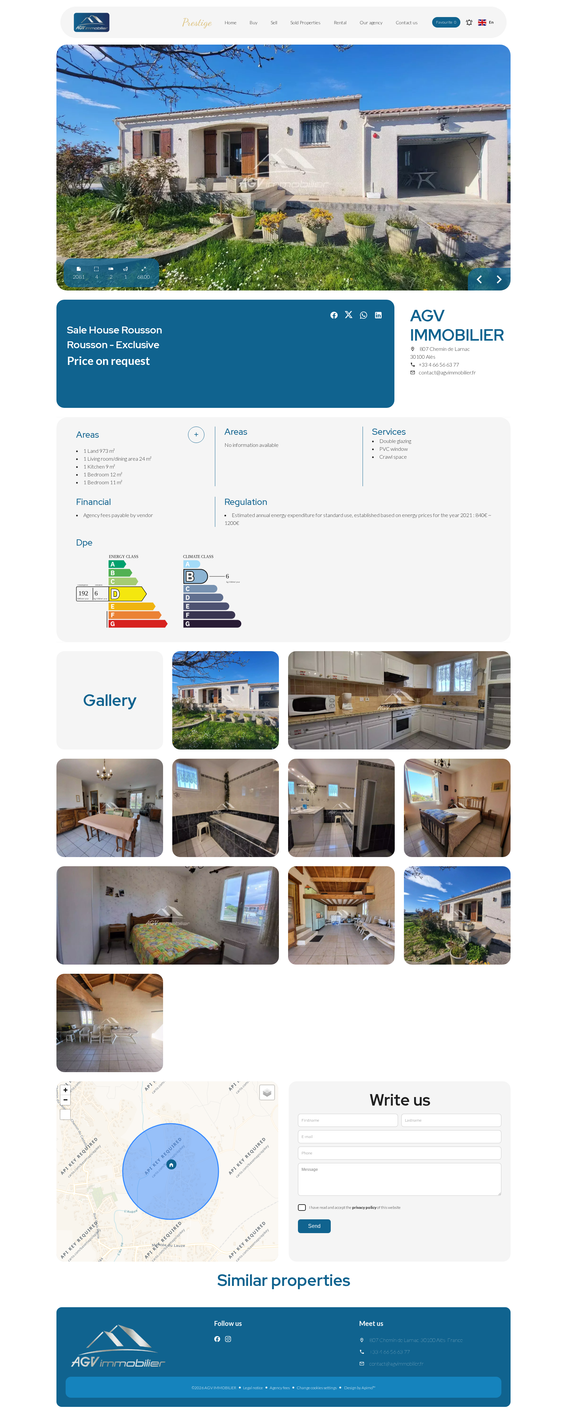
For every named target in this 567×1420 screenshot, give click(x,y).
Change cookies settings (317, 1387)
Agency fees (280, 1387)
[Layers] (267, 1092)
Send (314, 1226)
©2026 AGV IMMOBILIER (214, 1387)
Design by (359, 1387)
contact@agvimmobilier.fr (447, 372)
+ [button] (65, 1090)
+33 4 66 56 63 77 (439, 364)
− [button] (65, 1100)
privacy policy (364, 1207)
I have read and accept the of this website (355, 1207)
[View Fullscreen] (65, 1114)
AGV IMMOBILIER (457, 325)
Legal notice (253, 1387)
